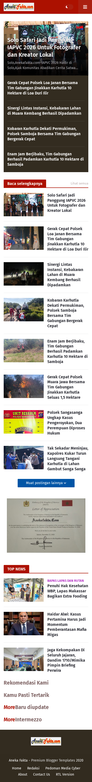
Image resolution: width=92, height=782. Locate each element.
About (22, 774)
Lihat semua (79, 183)
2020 (79, 760)
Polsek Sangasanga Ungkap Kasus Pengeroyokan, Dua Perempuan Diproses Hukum (66, 422)
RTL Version (65, 774)
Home (16, 768)
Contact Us (41, 774)
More (9, 707)
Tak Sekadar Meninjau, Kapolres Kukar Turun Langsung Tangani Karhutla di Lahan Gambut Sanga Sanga (67, 458)
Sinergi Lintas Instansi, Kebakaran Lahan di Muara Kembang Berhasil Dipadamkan (44, 111)
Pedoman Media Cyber (62, 768)
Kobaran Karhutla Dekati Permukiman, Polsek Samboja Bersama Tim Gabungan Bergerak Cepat (43, 133)
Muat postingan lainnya (45, 483)
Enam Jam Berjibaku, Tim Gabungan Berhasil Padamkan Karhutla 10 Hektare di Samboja (45, 159)
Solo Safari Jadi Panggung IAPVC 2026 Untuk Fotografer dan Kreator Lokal (44, 47)
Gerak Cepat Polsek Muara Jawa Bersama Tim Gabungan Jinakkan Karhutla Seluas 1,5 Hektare (66, 387)
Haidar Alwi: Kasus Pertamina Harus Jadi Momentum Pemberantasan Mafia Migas (67, 624)
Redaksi (33, 768)
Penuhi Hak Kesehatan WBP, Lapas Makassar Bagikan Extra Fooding (67, 591)
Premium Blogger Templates (53, 760)
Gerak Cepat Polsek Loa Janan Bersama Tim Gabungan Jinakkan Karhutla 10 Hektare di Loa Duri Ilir (42, 87)
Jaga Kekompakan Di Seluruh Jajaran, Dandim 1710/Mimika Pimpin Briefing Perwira (66, 660)
